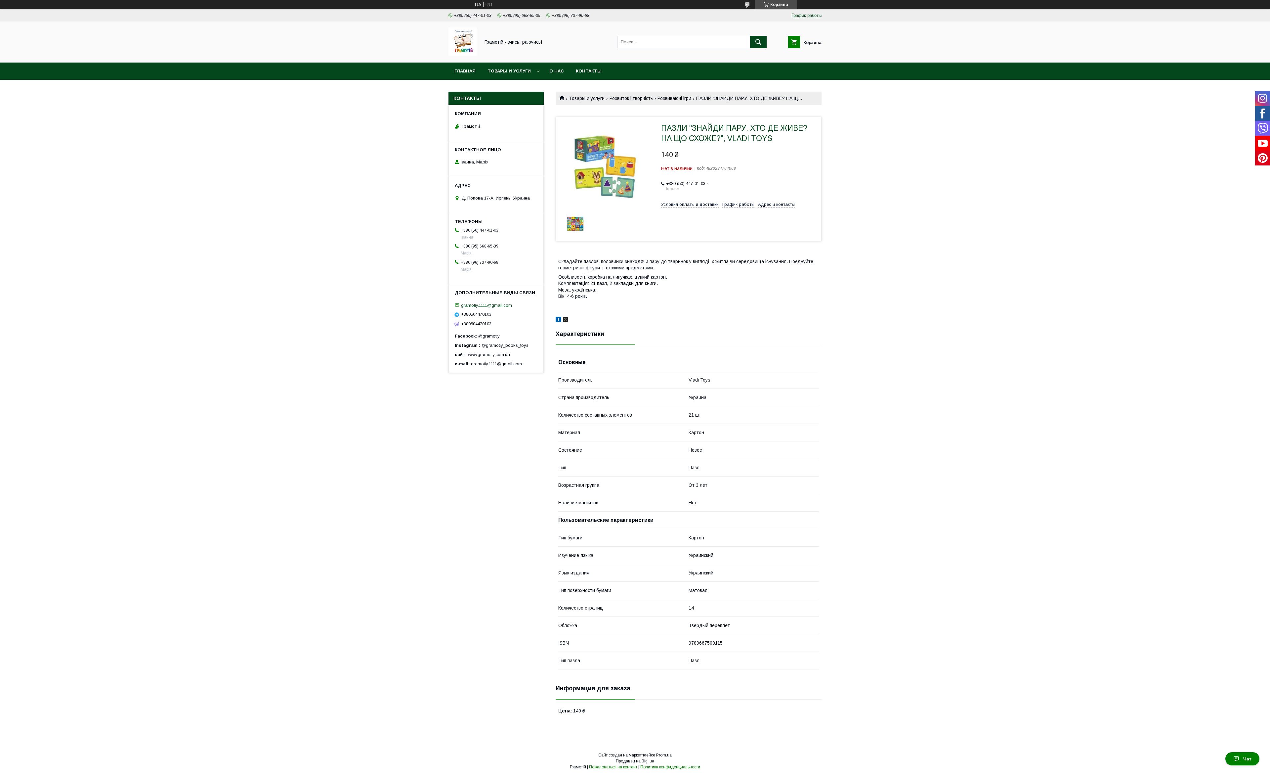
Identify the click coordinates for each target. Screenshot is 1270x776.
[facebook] (558, 320)
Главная (465, 70)
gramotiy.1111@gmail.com (486, 304)
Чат (1247, 758)
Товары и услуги (509, 70)
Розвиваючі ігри (674, 98)
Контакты (589, 70)
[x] (565, 320)
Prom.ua (664, 755)
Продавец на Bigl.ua (635, 761)
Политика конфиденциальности (670, 767)
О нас (556, 70)
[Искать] (758, 42)
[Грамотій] (462, 54)
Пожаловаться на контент (613, 767)
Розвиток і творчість (631, 98)
